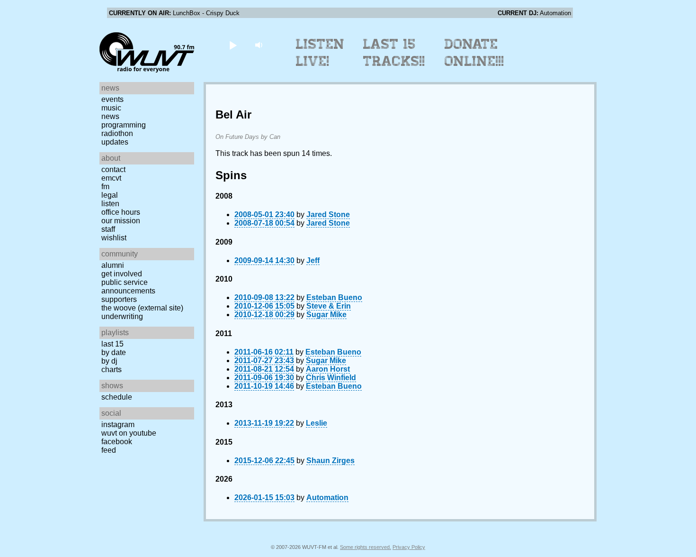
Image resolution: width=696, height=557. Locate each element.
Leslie (316, 423)
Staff (108, 229)
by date (113, 352)
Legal (109, 195)
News (110, 116)
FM (105, 187)
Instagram (117, 424)
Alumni (112, 265)
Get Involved (121, 274)
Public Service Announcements (128, 286)
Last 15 (112, 344)
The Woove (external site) (142, 308)
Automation (327, 497)
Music (111, 108)
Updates (114, 142)
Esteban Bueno (334, 297)
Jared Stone (328, 214)
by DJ (109, 361)
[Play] (232, 44)
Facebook (116, 442)
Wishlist (113, 238)
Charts (111, 369)
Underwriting (122, 316)
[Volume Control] (259, 44)
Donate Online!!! (474, 53)
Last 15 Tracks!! (394, 53)
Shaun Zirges (330, 461)
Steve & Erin (328, 306)
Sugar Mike (326, 314)
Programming (123, 125)
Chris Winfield (331, 378)
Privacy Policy (409, 547)
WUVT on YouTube (128, 433)
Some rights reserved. (365, 547)
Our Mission (120, 221)
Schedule (116, 397)
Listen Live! (320, 53)
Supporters (119, 299)
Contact (113, 169)
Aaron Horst (328, 369)
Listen (110, 204)
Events (112, 99)
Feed (108, 450)
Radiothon (117, 133)
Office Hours (120, 212)
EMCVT (111, 178)
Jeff (313, 260)
